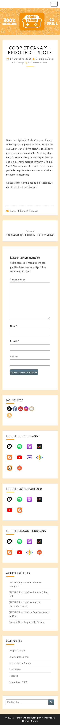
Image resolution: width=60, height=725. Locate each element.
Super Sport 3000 (18, 682)
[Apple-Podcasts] (31, 448)
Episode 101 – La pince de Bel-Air (26, 622)
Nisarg (34, 720)
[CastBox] (21, 469)
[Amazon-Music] (31, 458)
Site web (14, 356)
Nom (13, 326)
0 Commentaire (38, 62)
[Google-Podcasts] (41, 458)
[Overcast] (11, 469)
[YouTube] (21, 458)
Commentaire (17, 279)
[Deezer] (41, 448)
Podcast (33, 210)
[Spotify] (21, 448)
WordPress (48, 717)
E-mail (14, 341)
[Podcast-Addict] (11, 458)
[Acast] (11, 448)
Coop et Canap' (18, 210)
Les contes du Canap (20, 663)
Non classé (15, 669)
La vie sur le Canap (19, 656)
